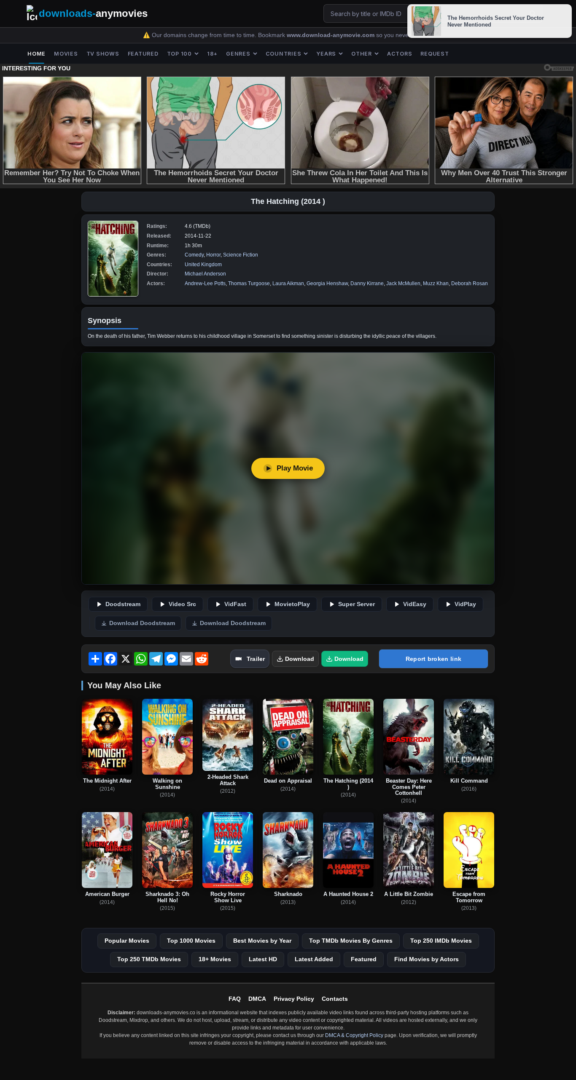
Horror (213, 255)
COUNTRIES (283, 54)
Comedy (194, 255)
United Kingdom (203, 264)
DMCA (257, 998)
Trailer (256, 658)
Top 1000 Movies (191, 940)
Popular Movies (127, 940)
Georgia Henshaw (327, 283)
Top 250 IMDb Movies (441, 940)
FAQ (235, 998)
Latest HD (263, 959)
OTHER (361, 54)
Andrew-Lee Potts (205, 283)
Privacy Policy (294, 998)
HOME (36, 54)
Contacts (335, 998)
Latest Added (314, 959)
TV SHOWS (102, 54)
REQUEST (434, 54)
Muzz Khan (436, 283)
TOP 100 (179, 54)
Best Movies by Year (262, 940)
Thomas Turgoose (249, 283)
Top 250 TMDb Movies (149, 959)
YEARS (326, 54)
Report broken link (433, 658)
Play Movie (295, 468)
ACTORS (399, 54)
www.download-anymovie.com (331, 35)
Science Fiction (240, 255)
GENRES (238, 54)
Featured (364, 959)
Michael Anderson (205, 274)
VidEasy (414, 604)
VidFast (235, 604)
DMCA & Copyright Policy (354, 1035)
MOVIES (66, 54)
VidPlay (465, 604)
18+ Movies (215, 959)
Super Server (356, 604)
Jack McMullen (403, 283)
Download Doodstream (142, 623)
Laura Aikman (288, 283)
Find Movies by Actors (426, 959)
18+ (212, 54)
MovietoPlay (292, 604)
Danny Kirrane (367, 283)
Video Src (182, 604)
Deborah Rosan (469, 283)
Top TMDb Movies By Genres (351, 940)
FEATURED (143, 54)
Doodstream (122, 604)
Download (299, 658)
